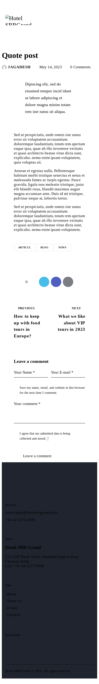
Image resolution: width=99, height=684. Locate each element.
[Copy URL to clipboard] (80, 282)
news (62, 247)
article (24, 247)
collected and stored (32, 438)
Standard (13, 42)
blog (45, 247)
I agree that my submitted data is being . (45, 436)
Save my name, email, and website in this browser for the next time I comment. (52, 390)
